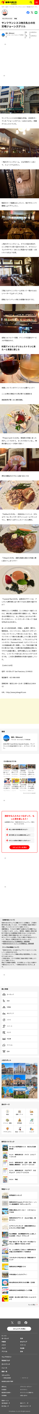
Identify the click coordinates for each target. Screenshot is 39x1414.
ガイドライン (23, 1389)
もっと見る (31, 1305)
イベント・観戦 (7, 1123)
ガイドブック (6, 1364)
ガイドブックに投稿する (26, 1392)
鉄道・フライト (19, 1132)
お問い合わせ (23, 1395)
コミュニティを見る (19, 847)
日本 (8, 1051)
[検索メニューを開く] (31, 2)
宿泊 (31, 1114)
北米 (7, 7)
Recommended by (27, 793)
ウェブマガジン (6, 1357)
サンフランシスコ (20, 7)
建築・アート (19, 1114)
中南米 (9, 1007)
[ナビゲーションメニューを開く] (36, 2)
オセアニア (10, 1013)
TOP (3, 7)
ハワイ (9, 1020)
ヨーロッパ (10, 994)
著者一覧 (4, 1371)
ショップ (31, 1132)
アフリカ (9, 1045)
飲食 (7, 1114)
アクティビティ (7, 1132)
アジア (9, 1032)
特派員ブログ (30, 7)
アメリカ (11, 7)
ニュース (4, 1368)
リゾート (9, 1026)
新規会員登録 (7, 1378)
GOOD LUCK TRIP (7, 1381)
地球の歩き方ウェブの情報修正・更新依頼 (16, 941)
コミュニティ (6, 1375)
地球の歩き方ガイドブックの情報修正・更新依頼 (18, 943)
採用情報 (4, 1395)
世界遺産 (19, 1123)
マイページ (25, 1378)
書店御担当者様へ (6, 1392)
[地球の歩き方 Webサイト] (9, 2)
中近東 (9, 1039)
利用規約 (4, 1389)
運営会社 (4, 1386)
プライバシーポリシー (26, 1386)
